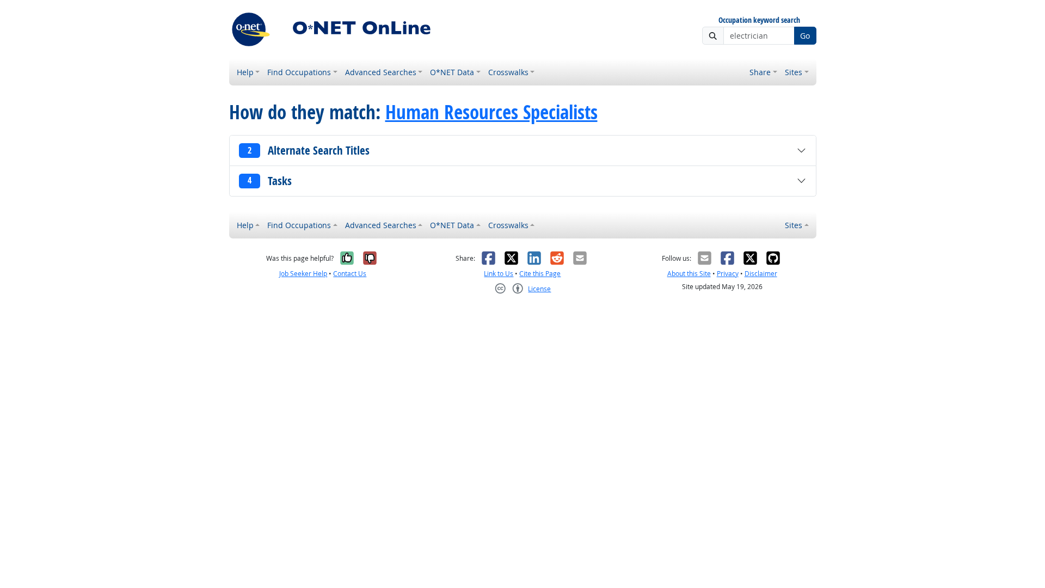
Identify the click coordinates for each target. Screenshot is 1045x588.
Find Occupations (299, 72)
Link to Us (498, 273)
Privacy (728, 273)
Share (760, 72)
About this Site (689, 273)
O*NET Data (452, 72)
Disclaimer (761, 273)
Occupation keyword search (759, 20)
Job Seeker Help (303, 273)
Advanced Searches (380, 72)
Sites (793, 72)
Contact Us (349, 273)
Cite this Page (540, 273)
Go (805, 35)
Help (245, 72)
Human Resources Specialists (491, 112)
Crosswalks (508, 72)
